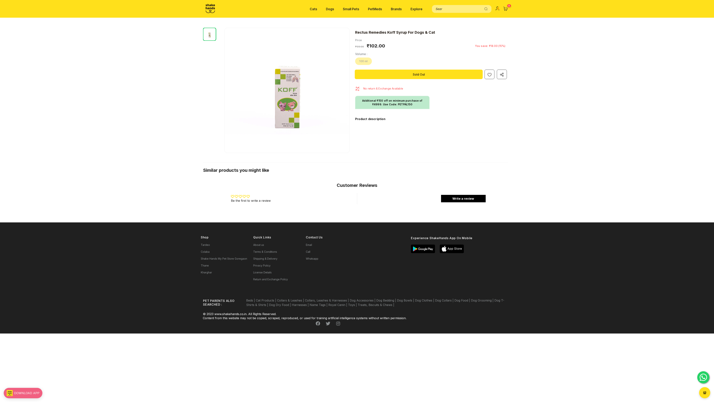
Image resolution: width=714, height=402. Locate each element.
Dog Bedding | (386, 300)
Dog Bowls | (406, 300)
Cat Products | (266, 300)
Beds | (251, 300)
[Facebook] (318, 323)
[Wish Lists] (489, 74)
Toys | (353, 305)
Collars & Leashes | (291, 300)
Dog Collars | (444, 300)
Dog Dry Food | (280, 305)
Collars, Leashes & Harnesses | (327, 300)
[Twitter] (328, 323)
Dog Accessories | (363, 300)
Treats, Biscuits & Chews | (376, 305)
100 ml (363, 61)
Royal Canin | (338, 305)
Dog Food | (462, 300)
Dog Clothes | (425, 300)
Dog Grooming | (482, 300)
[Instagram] (338, 323)
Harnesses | (301, 305)
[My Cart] (505, 9)
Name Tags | (319, 305)
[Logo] (210, 8)
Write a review (463, 198)
